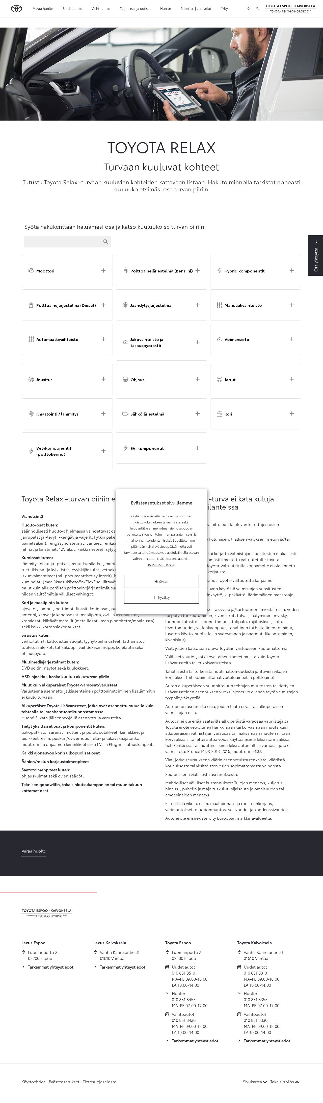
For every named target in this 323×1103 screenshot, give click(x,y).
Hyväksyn (161, 581)
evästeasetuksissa (161, 564)
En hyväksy (162, 597)
